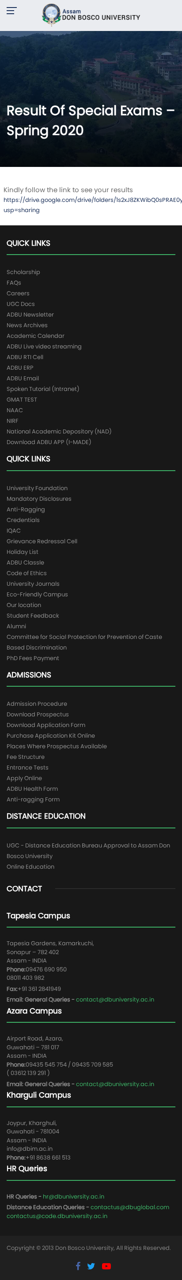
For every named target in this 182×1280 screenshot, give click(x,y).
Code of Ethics (27, 573)
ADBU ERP (20, 368)
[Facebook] (79, 1266)
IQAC (14, 530)
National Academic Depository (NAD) (59, 431)
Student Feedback (33, 615)
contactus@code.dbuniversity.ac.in (57, 1216)
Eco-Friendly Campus (37, 594)
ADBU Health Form (32, 789)
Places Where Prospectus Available (57, 746)
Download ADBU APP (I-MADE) (49, 442)
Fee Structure (26, 757)
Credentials (23, 520)
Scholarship (23, 272)
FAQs (14, 282)
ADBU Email (23, 378)
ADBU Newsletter (30, 314)
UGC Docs (21, 304)
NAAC (15, 410)
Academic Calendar (35, 336)
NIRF (13, 421)
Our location (24, 605)
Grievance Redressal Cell (42, 541)
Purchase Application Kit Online (51, 735)
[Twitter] (92, 1266)
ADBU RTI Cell (25, 357)
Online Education (30, 866)
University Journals (33, 584)
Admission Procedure (37, 704)
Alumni (16, 626)
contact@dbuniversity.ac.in (115, 999)
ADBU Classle (25, 562)
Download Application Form (46, 725)
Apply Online (24, 778)
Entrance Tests (28, 767)
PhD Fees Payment (33, 658)
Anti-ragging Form (33, 799)
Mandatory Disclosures (39, 499)
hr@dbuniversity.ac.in (73, 1196)
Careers (18, 293)
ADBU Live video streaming (44, 346)
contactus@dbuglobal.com (130, 1207)
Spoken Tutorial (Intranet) (43, 389)
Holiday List (22, 552)
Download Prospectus (38, 714)
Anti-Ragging (26, 509)
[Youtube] (106, 1266)
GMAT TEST (22, 399)
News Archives (27, 325)
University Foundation (37, 488)
